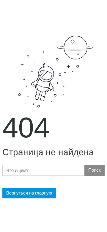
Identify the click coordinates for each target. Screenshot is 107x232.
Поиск (94, 170)
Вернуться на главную (29, 192)
